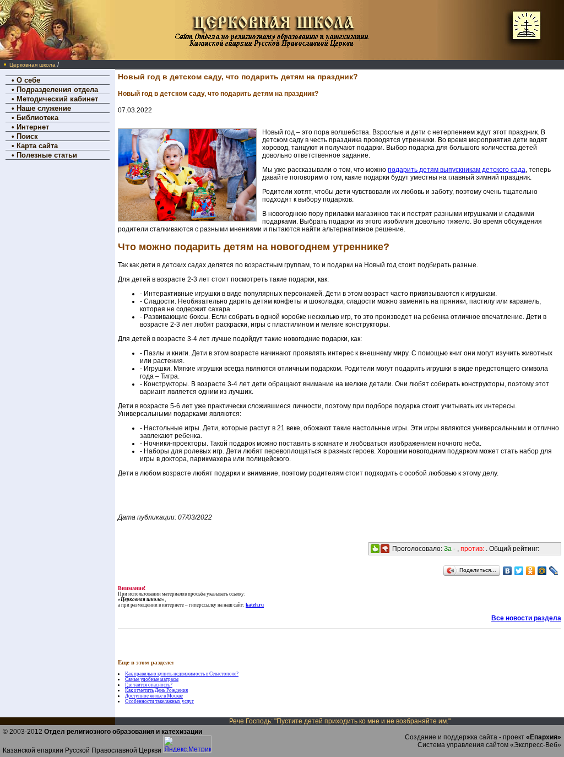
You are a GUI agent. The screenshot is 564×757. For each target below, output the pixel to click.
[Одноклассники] (530, 571)
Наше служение (44, 108)
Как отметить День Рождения (156, 690)
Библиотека (37, 117)
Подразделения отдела (57, 89)
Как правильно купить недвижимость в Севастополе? (181, 674)
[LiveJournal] (554, 571)
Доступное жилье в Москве (154, 696)
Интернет (33, 127)
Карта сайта (37, 146)
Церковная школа (32, 65)
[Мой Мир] (542, 571)
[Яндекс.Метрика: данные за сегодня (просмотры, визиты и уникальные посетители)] (187, 744)
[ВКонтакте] (507, 571)
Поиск (27, 136)
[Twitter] (519, 571)
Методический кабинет (57, 99)
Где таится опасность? (148, 685)
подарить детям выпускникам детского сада (456, 170)
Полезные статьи (47, 155)
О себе (28, 80)
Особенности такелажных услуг (159, 701)
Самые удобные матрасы (151, 679)
